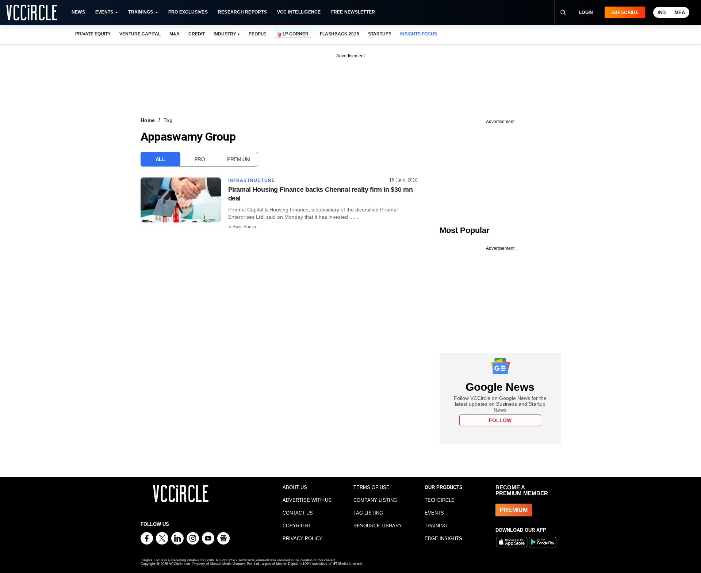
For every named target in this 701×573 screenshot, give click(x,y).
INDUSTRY (225, 34)
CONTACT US (298, 513)
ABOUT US (295, 487)
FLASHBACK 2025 (339, 34)
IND (662, 12)
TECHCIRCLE (440, 500)
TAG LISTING (368, 513)
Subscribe (625, 12)
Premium (238, 159)
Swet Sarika (244, 226)
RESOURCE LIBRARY (377, 525)
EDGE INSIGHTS (443, 538)
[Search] (563, 12)
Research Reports (242, 12)
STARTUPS (379, 34)
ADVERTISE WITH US (307, 500)
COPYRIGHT (297, 525)
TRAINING (436, 525)
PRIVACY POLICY (302, 538)
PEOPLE (257, 34)
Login (586, 12)
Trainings (140, 12)
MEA (679, 12)
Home (148, 120)
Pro (200, 159)
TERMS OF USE (371, 487)
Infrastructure (251, 180)
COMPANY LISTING (375, 500)
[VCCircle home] (32, 12)
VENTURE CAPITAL (139, 34)
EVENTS (434, 513)
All (160, 159)
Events (104, 12)
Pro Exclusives (188, 12)
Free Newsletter (353, 12)
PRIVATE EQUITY (93, 34)
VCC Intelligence (299, 12)
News (78, 12)
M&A (174, 34)
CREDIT (196, 34)
